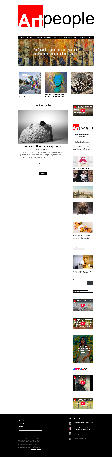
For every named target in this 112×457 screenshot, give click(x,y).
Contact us (21, 420)
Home (22, 37)
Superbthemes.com (68, 455)
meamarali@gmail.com (36, 449)
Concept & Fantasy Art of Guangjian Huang (81, 215)
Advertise (82, 37)
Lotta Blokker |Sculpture (80, 438)
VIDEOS (76, 37)
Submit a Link (22, 423)
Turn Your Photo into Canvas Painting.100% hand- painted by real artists (83, 349)
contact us (88, 149)
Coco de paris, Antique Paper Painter (81, 168)
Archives (75, 247)
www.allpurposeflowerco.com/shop (81, 240)
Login (20, 434)
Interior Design (58, 37)
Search (74, 279)
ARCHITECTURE (68, 37)
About (89, 37)
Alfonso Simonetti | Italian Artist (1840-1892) (82, 199)
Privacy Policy (22, 429)
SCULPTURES (39, 37)
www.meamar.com (85, 272)
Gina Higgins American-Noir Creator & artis (82, 183)
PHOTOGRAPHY (48, 37)
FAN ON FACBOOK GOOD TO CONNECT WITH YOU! (80, 290)
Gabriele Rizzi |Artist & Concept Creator (43, 146)
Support (20, 432)
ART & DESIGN (30, 37)
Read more (43, 173)
